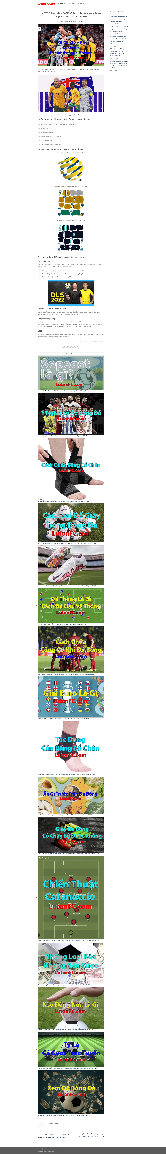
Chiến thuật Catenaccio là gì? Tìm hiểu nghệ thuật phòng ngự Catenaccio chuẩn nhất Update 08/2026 (68, 945)
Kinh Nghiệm (81, 3)
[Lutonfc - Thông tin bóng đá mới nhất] (46, 4)
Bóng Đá (62, 3)
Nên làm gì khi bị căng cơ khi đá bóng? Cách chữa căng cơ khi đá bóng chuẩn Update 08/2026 (66, 679)
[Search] (58, 4)
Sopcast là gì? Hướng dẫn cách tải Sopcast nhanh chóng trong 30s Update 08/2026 (63, 396)
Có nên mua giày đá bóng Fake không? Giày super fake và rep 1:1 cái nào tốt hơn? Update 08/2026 (67, 591)
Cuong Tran (80, 21)
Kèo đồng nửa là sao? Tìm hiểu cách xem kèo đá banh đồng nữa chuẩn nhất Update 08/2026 (65, 1034)
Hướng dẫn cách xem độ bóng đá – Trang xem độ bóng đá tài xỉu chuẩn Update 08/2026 (64, 1120)
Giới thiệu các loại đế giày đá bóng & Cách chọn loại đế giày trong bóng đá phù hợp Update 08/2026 (68, 548)
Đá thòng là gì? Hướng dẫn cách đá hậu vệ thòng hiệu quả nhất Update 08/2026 (62, 629)
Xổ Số (68, 3)
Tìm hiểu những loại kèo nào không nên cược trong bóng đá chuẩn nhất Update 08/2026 (64, 990)
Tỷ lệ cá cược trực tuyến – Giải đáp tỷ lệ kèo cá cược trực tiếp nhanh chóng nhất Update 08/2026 (67, 1073)
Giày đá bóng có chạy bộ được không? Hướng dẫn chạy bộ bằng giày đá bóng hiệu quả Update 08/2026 (69, 858)
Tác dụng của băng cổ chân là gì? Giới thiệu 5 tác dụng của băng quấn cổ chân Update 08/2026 (66, 779)
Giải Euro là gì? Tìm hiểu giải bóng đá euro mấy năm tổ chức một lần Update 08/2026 (63, 723)
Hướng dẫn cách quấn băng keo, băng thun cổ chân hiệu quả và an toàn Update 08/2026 (64, 506)
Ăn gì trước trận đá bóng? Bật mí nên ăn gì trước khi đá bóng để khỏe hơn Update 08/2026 (65, 820)
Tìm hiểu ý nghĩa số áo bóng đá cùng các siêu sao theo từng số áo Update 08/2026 (62, 440)
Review (74, 3)
